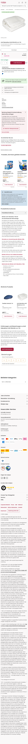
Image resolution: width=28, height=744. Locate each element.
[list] (14, 24)
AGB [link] (16, 504)
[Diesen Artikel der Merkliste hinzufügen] (26, 63)
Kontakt (20, 507)
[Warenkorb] (22, 2)
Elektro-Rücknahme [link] (12, 507)
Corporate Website (5, 504)
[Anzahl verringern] (2, 63)
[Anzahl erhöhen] (6, 63)
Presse (12, 504)
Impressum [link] (3, 510)
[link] (3, 468)
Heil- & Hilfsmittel (9, 9)
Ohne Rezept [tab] (14, 50)
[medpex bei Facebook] (2, 478)
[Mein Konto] (19, 2)
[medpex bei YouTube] (7, 478)
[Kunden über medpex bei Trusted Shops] (8, 488)
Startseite (2, 9)
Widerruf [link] (20, 504)
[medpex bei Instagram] (4, 478)
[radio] (2, 54)
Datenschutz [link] (4, 507)
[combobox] (14, 6)
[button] (11, 128)
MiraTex (4, 103)
